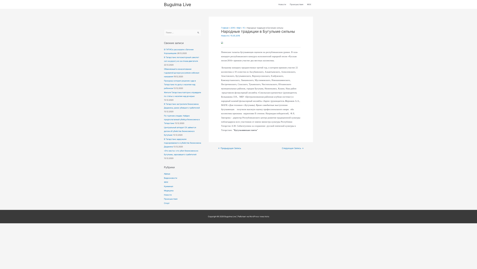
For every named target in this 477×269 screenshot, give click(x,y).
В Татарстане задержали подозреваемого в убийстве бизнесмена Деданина (182, 143)
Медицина (168, 190)
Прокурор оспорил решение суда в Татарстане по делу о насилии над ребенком (180, 84)
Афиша (167, 174)
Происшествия (296, 4)
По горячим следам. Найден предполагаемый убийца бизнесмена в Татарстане (182, 119)
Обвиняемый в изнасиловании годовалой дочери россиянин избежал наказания (181, 73)
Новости (282, 4)
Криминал (168, 186)
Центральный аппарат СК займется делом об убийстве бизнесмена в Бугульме (180, 131)
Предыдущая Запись (229, 148)
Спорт (167, 203)
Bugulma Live (177, 4)
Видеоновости (170, 178)
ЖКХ (309, 4)
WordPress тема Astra (259, 216)
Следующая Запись (293, 148)
